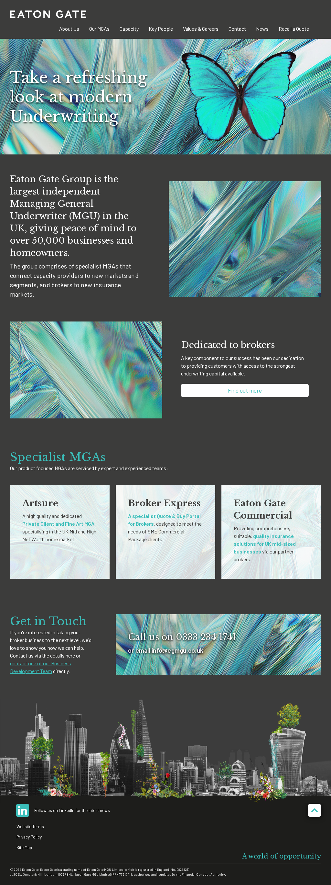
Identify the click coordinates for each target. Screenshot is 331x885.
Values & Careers (201, 29)
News (262, 29)
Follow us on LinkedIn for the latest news (72, 810)
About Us (69, 29)
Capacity (129, 29)
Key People (161, 29)
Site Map (24, 847)
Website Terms (30, 826)
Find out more (245, 390)
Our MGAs (99, 29)
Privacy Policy (29, 836)
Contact (237, 29)
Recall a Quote (294, 29)
